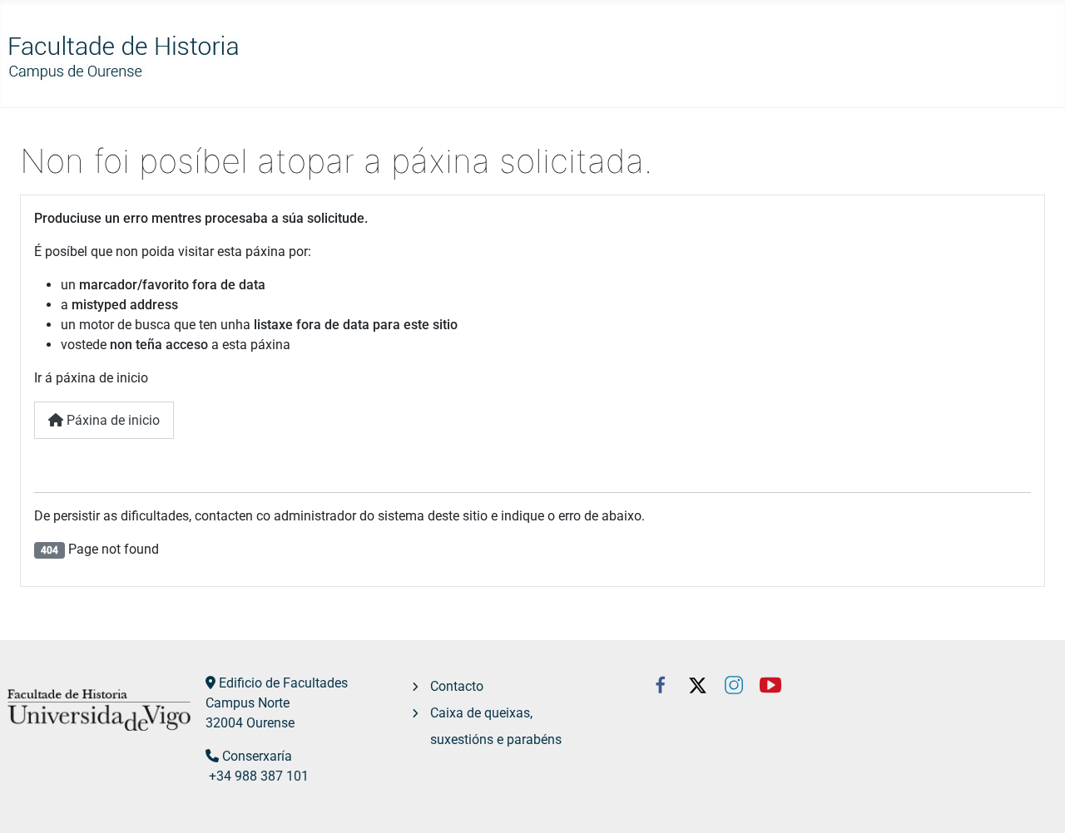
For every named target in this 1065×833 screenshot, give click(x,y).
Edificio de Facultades (283, 683)
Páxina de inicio (111, 420)
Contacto (456, 686)
